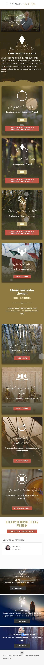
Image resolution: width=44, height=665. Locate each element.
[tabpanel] (22, 271)
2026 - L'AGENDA (22, 298)
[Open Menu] (6, 3)
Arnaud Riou (18, 546)
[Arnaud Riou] (8, 547)
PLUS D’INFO (17, 588)
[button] (20, 20)
